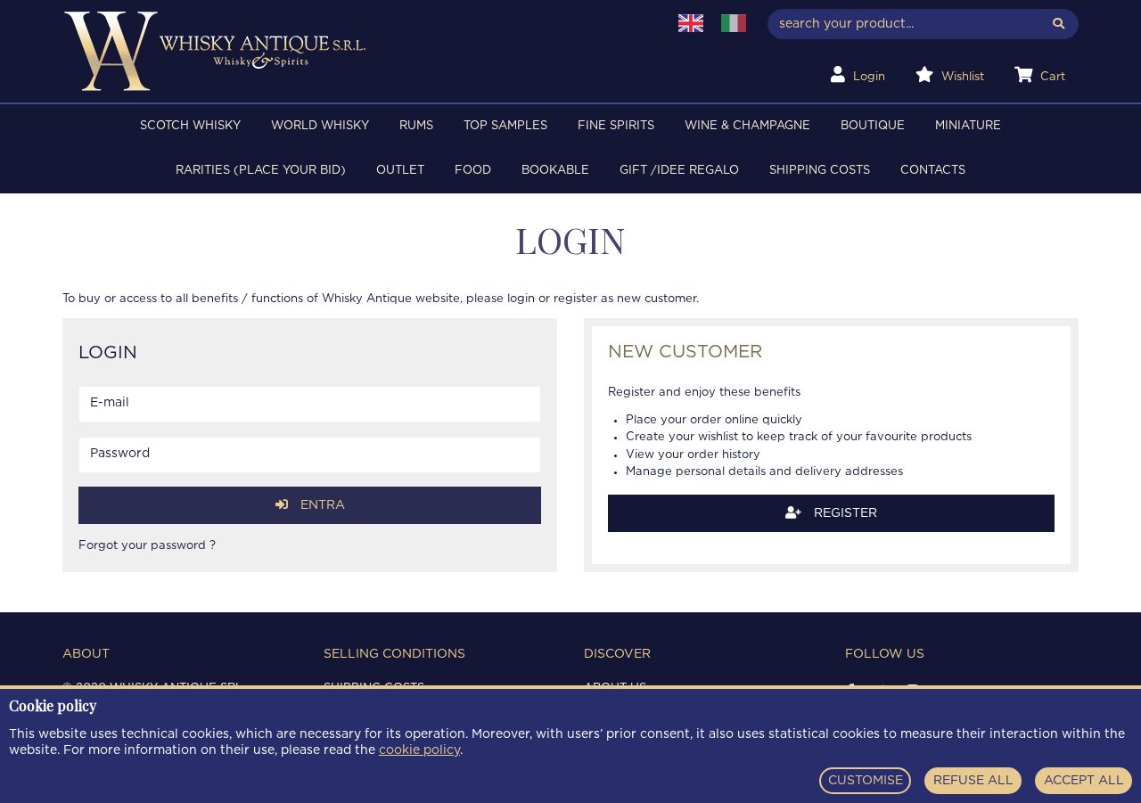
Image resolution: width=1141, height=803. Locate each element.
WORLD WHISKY (320, 126)
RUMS (416, 126)
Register (843, 513)
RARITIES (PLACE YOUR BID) (261, 170)
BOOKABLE (555, 170)
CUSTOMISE (865, 780)
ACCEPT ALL (1084, 780)
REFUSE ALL (973, 780)
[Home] (353, 51)
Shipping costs (819, 170)
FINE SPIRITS (616, 126)
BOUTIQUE (873, 126)
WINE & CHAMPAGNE (747, 126)
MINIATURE (968, 126)
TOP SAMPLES (505, 126)
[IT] (733, 23)
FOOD (473, 170)
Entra (321, 505)
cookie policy (419, 750)
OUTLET (400, 170)
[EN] (690, 23)
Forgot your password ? (147, 546)
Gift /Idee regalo (679, 170)
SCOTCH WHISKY (190, 126)
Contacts (932, 170)
